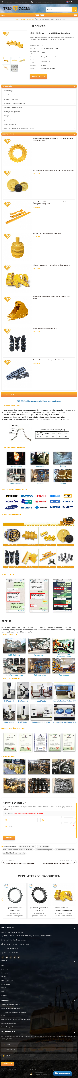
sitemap (4, 995)
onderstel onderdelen (8, 1023)
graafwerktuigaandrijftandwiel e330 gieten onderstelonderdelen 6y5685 (15, 909)
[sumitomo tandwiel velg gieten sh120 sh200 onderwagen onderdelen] (63, 894)
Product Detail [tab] (9, 394)
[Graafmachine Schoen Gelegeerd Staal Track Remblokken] (17, 373)
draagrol (6, 116)
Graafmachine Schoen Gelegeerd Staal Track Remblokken (52, 360)
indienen (7, 1064)
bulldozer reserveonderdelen (10, 1008)
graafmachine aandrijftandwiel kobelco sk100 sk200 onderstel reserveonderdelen (53, 140)
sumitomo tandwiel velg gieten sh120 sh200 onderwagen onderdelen (63, 909)
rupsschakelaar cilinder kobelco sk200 (45, 328)
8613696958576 (12, 949)
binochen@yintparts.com (18, 940)
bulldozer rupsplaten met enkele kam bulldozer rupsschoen (52, 265)
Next (76, 900)
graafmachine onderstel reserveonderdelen (15, 1019)
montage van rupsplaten (12, 112)
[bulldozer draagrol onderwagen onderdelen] (17, 247)
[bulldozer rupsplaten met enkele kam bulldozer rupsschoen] (17, 278)
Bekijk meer (36, 144)
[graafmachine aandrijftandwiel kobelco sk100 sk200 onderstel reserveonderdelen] (17, 152)
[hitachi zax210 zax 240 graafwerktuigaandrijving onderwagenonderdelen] (39, 894)
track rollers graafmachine (10, 1027)
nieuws (3, 977)
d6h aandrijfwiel (43, 846)
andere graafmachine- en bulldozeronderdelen (19, 128)
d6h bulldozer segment (27, 846)
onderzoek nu (37, 76)
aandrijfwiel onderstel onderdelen (14, 853)
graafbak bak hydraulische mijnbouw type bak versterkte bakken (51, 298)
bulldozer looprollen (7, 1016)
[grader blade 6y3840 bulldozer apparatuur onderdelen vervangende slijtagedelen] (17, 215)
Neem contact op (7, 980)
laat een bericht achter (64, 1074)
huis (2, 966)
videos (3, 988)
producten (4, 973)
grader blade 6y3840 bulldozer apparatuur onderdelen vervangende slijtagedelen (51, 203)
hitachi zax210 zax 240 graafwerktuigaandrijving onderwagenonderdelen (39, 909)
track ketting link (9, 91)
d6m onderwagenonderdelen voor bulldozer (17, 850)
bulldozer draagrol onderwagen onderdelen (47, 233)
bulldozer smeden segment (65, 850)
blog (2, 991)
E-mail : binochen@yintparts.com (43, 2)
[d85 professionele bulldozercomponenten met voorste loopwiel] (17, 183)
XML (75, 1070)
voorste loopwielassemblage (13, 107)
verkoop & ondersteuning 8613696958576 (16, 2)
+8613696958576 (23, 944)
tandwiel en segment (27, 19)
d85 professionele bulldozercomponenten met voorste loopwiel (53, 170)
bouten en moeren (10, 124)
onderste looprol (9, 95)
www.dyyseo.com (67, 1070)
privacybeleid (8, 809)
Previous (2, 900)
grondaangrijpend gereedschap (14, 103)
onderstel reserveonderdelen (11, 1005)
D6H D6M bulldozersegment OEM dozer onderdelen (28, 814)
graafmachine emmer (11, 120)
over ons (4, 969)
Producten (40, 15)
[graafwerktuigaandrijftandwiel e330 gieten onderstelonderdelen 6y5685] (14, 894)
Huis (16, 19)
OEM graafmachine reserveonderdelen (14, 1012)
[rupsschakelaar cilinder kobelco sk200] (17, 341)
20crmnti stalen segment (44, 850)
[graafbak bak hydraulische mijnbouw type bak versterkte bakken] (17, 310)
